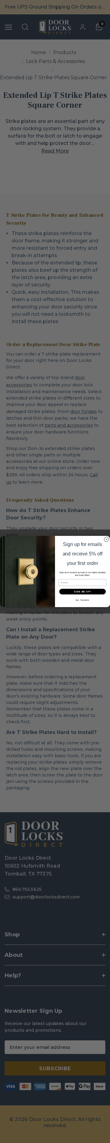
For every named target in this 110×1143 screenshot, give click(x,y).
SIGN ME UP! (82, 591)
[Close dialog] (107, 539)
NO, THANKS (82, 600)
